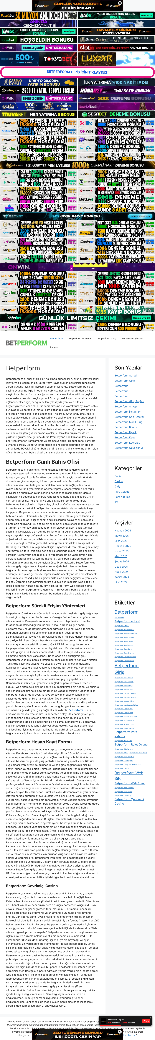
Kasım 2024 (122, 577)
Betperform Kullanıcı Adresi (125, 693)
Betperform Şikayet (132, 338)
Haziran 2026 (123, 530)
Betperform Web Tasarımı (124, 788)
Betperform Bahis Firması (124, 630)
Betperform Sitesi (121, 753)
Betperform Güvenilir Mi (129, 447)
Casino (119, 481)
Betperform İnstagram (128, 411)
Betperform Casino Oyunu (124, 661)
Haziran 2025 (123, 546)
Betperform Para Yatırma (126, 734)
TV (116, 502)
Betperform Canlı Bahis (123, 649)
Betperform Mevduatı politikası (126, 705)
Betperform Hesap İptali (124, 690)
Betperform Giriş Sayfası (129, 401)
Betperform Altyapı (126, 406)
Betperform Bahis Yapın (124, 641)
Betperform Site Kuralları (124, 749)
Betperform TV (137, 765)
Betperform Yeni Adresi (123, 792)
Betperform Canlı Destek (129, 416)
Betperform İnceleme (80, 338)
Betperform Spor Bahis (138, 753)
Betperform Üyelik (126, 432)
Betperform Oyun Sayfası (124, 728)
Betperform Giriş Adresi (124, 678)
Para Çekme (122, 491)
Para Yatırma (122, 496)
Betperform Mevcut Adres (124, 701)
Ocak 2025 (121, 566)
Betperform (56, 338)
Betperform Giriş (107, 338)
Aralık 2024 (122, 571)
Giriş (117, 486)
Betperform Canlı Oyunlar (124, 653)
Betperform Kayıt (125, 437)
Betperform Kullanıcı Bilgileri (126, 697)
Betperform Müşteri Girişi (124, 724)
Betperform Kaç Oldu (127, 442)
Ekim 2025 (121, 540)
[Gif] (77, 165)
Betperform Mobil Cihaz (124, 713)
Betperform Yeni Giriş (123, 796)
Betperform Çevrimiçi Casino (129, 801)
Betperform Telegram (123, 765)
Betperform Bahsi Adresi (124, 645)
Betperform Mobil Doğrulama (126, 717)
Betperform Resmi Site (123, 741)
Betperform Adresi (126, 375)
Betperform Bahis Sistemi (124, 637)
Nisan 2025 (122, 551)
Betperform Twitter (122, 768)
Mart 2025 (121, 556)
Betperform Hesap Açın (123, 686)
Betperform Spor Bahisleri (124, 757)
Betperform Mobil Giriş (128, 422)
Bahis (118, 476)
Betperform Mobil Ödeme (124, 721)
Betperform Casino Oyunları (125, 657)
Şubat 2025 (122, 561)
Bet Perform (119, 618)
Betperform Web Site (129, 776)
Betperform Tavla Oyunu (124, 761)
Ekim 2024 (121, 582)
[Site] (38, 123)
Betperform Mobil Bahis (124, 709)
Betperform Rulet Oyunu (131, 744)
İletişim (54, 347)
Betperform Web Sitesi (130, 783)
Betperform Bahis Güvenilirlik (126, 634)
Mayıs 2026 (122, 535)
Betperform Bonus (126, 427)
